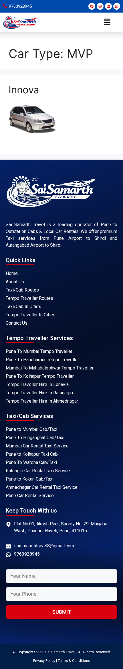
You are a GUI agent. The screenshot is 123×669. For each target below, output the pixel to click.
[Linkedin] (108, 6)
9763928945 (20, 6)
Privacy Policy (44, 660)
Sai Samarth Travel (60, 652)
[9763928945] (5, 6)
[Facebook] (91, 6)
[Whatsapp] (116, 6)
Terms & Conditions (74, 660)
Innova (24, 90)
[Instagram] (100, 6)
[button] (107, 22)
